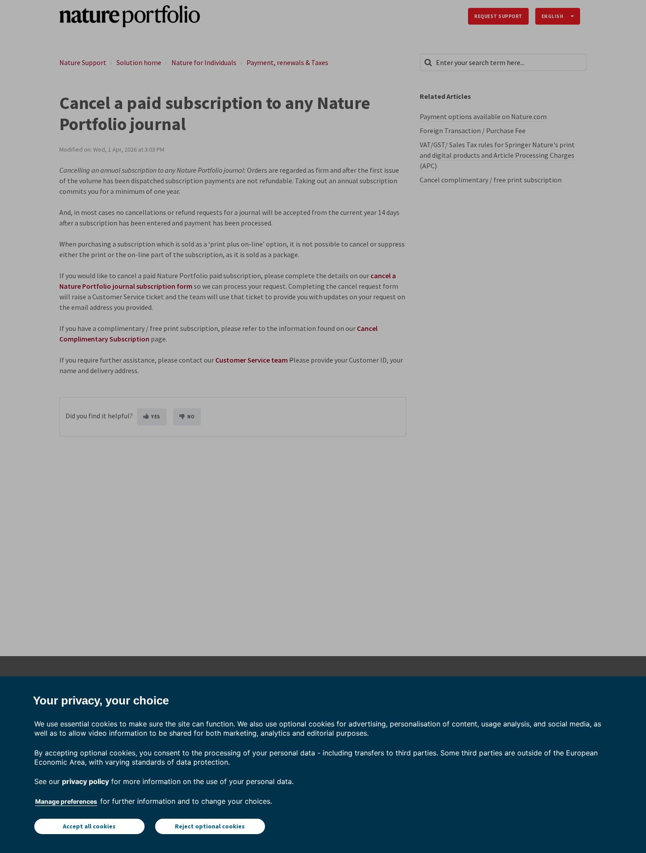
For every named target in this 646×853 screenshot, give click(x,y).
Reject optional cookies (210, 826)
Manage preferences (66, 801)
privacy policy (85, 781)
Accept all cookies (89, 826)
